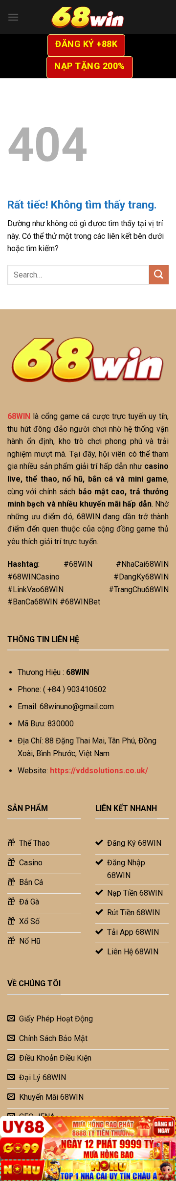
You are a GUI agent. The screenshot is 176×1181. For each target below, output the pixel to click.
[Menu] (13, 17)
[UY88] (88, 1127)
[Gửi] (159, 274)
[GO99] (88, 1148)
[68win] (88, 17)
